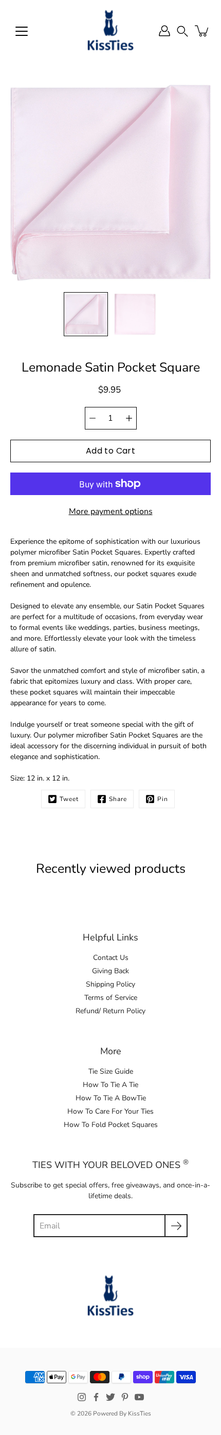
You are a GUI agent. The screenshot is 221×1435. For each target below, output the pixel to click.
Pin (162, 799)
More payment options (111, 511)
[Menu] (21, 31)
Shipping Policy (110, 984)
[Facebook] (96, 1397)
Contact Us (110, 957)
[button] (182, 30)
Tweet (69, 799)
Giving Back (110, 971)
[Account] (164, 31)
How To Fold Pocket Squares (111, 1125)
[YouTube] (139, 1397)
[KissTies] (110, 30)
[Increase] (129, 418)
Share (118, 799)
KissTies (139, 1413)
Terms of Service (110, 997)
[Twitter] (110, 1397)
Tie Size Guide (110, 1071)
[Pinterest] (125, 1397)
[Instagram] (81, 1397)
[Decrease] (92, 418)
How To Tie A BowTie (111, 1098)
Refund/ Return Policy (110, 1011)
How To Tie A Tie (110, 1085)
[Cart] (202, 31)
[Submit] (176, 1225)
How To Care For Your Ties (110, 1111)
